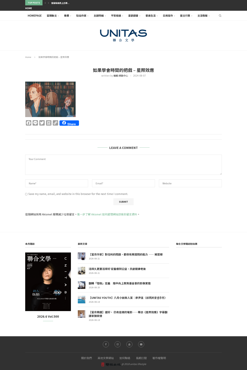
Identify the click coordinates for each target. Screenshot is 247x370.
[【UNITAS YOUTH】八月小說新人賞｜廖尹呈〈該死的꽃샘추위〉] (81, 299)
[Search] (220, 15)
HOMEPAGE (35, 15)
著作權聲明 (159, 358)
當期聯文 (52, 15)
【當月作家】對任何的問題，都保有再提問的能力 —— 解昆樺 (126, 254)
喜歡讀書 (133, 15)
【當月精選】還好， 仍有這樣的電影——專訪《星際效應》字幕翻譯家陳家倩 (128, 314)
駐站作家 (81, 15)
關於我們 (86, 358)
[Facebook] (106, 344)
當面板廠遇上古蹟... (60, 3)
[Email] (141, 344)
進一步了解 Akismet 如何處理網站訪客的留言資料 (107, 214)
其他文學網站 (106, 358)
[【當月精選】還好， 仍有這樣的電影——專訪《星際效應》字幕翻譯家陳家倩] (81, 314)
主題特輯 (99, 15)
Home (28, 8)
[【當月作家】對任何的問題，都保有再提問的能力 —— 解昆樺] (81, 256)
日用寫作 (168, 15)
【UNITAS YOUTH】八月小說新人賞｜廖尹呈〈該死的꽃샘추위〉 (128, 297)
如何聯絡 (124, 358)
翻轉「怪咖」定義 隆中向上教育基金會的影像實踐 (120, 283)
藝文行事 (185, 15)
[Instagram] (118, 344)
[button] (45, 2)
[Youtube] (129, 344)
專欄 (66, 15)
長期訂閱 (141, 358)
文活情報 (202, 15)
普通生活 (151, 15)
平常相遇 (116, 15)
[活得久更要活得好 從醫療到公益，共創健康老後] (81, 270)
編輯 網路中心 (120, 75)
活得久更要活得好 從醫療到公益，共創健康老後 (117, 269)
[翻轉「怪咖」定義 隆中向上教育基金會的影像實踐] (81, 285)
